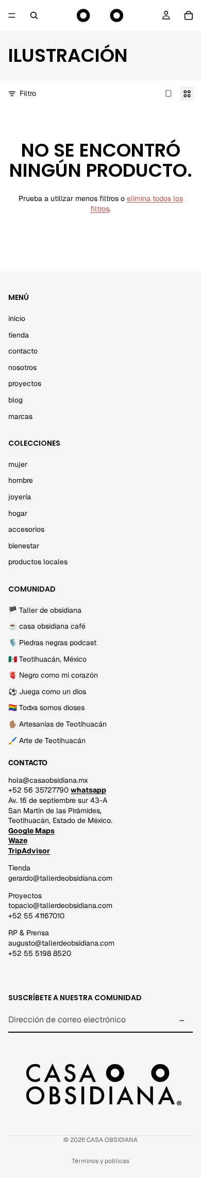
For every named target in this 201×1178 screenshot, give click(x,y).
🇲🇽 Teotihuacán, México (47, 659)
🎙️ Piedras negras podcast (52, 642)
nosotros (22, 367)
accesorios (26, 529)
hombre (20, 480)
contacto (23, 351)
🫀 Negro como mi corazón (53, 675)
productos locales (38, 562)
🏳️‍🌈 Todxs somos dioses (46, 708)
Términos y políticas (100, 1161)
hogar (17, 513)
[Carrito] (188, 15)
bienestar (23, 545)
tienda (18, 335)
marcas (20, 416)
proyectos (24, 384)
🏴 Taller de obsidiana (44, 610)
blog (15, 400)
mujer (17, 464)
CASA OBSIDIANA (112, 1140)
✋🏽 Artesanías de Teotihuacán (57, 724)
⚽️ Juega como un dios (47, 691)
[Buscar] (34, 15)
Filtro (28, 93)
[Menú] (12, 15)
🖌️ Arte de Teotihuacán (47, 740)
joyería (19, 496)
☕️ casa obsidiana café (47, 626)
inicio (16, 318)
